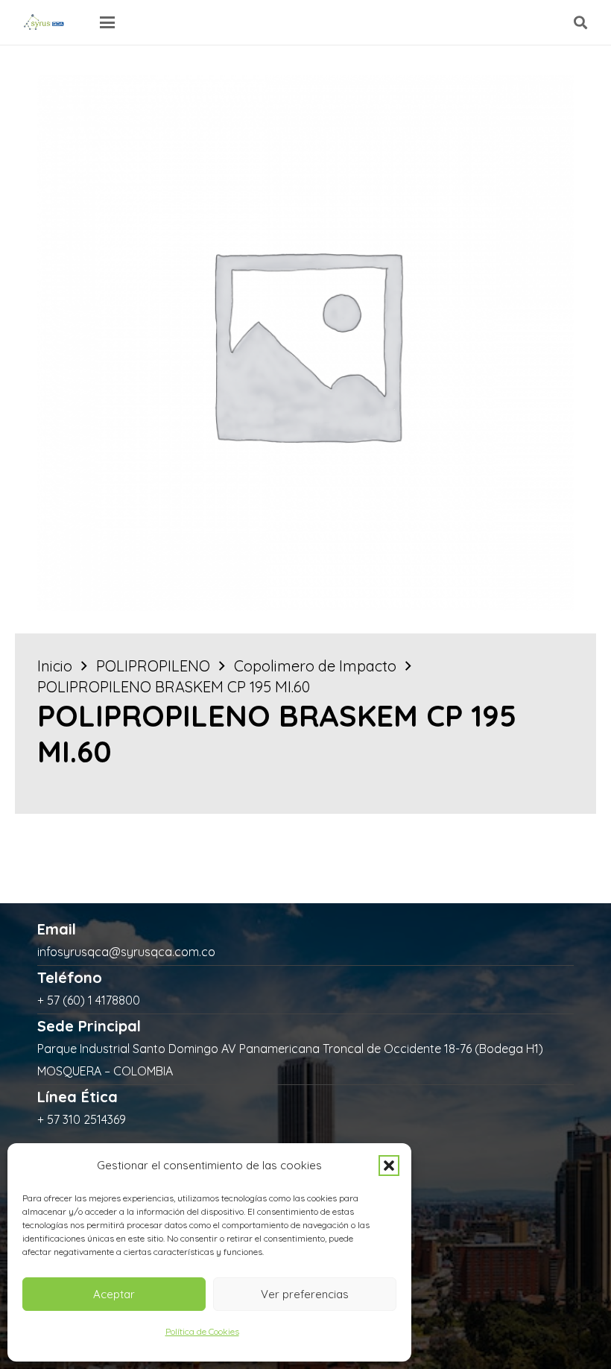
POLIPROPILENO (153, 666)
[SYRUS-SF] (44, 22)
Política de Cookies (202, 1331)
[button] (389, 1165)
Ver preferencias (305, 1294)
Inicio (54, 666)
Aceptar (114, 1294)
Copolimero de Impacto (315, 666)
